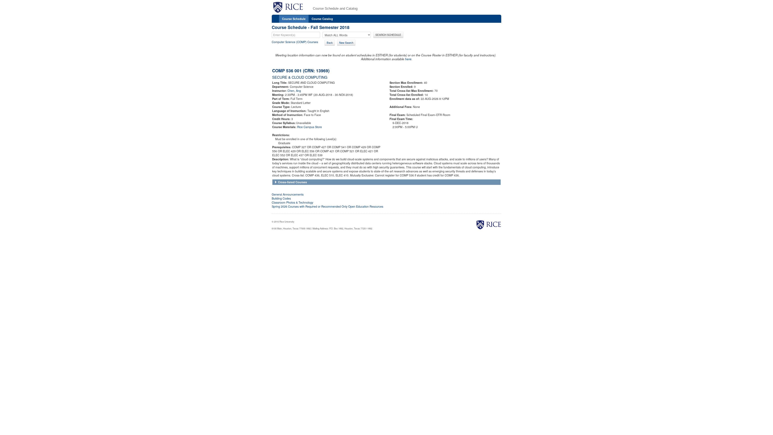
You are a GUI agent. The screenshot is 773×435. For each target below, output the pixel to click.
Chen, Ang (294, 91)
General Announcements (288, 194)
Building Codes (281, 198)
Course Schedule (294, 19)
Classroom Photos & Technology (292, 202)
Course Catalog (322, 19)
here (408, 59)
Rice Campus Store (309, 127)
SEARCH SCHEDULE (388, 35)
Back (330, 43)
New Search (346, 43)
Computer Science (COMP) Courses (295, 42)
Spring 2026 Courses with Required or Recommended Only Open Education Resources (327, 206)
